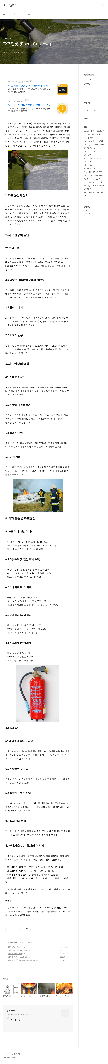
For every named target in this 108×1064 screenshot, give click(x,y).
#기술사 (9, 5)
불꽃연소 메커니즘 (89, 151)
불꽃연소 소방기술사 (90, 169)
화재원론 (86, 196)
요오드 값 (100, 131)
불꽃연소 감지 (88, 165)
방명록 (27, 14)
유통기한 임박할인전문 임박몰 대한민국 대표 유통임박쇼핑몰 (29, 104)
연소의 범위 (87, 182)
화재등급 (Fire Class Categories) (21, 960)
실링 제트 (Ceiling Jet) (17, 950)
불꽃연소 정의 (97, 182)
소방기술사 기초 (89, 141)
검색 (97, 5)
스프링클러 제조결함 (97, 145)
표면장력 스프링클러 (97, 186)
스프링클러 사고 (89, 162)
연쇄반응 (100, 158)
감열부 (97, 179)
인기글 (93, 110)
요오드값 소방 (88, 138)
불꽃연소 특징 (88, 175)
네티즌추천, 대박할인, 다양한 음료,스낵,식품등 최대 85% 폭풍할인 (29, 110)
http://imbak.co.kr (16, 101)
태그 (15, 14)
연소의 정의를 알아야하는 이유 (94, 193)
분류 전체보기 (89, 75)
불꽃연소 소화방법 (89, 158)
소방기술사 (12, 942)
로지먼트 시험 (96, 134)
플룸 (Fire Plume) (15, 947)
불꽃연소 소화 (98, 175)
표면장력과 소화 (89, 179)
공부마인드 (87, 84)
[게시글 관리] (16, 929)
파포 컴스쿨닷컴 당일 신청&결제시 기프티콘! (29, 85)
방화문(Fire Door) (15, 954)
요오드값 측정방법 (89, 148)
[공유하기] (13, 929)
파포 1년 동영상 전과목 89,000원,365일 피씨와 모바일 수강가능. (29, 90)
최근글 (86, 110)
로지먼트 (86, 145)
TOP (103, 1055)
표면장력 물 (87, 189)
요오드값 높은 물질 (90, 131)
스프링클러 (99, 141)
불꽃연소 (86, 186)
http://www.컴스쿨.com (18, 82)
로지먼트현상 (88, 155)
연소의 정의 (87, 172)
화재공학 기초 (97, 172)
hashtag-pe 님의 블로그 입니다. (19, 1014)
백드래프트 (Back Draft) (18, 957)
